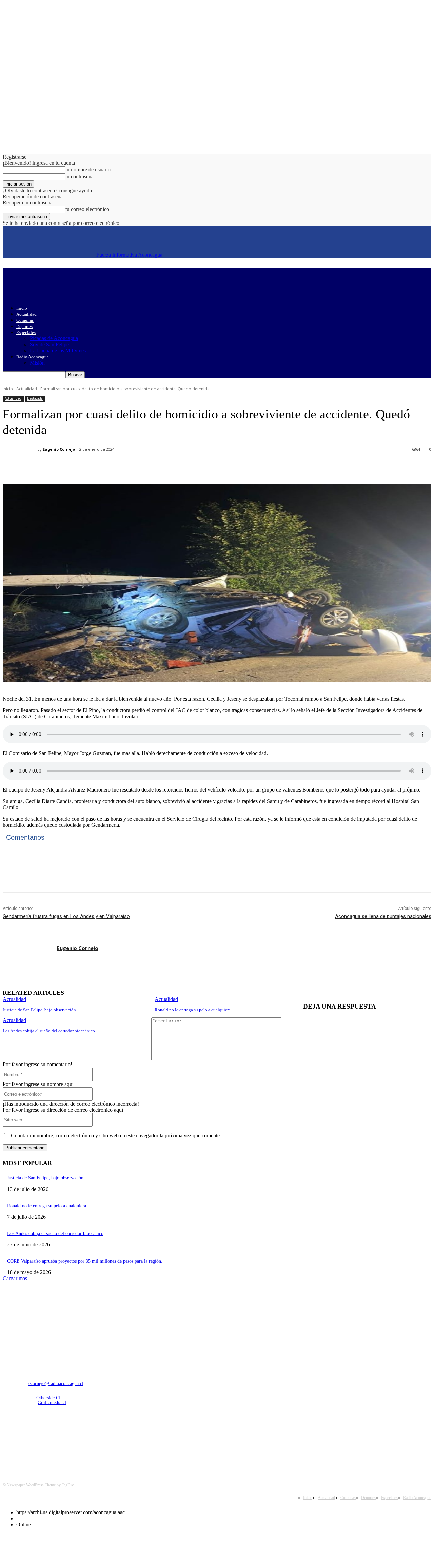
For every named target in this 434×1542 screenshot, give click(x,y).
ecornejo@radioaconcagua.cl (55, 1383)
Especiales (26, 332)
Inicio (21, 308)
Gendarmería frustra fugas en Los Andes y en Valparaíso (66, 916)
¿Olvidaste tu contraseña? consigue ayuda (47, 190)
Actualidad (26, 314)
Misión (37, 363)
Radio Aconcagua (32, 356)
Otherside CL (49, 1397)
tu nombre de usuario (88, 169)
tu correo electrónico (87, 209)
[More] (162, 467)
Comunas (25, 320)
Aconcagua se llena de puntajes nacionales (383, 916)
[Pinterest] (113, 467)
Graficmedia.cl (52, 1402)
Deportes (24, 326)
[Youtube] (79, 1438)
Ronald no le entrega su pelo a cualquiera (193, 1009)
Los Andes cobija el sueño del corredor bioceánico (49, 1030)
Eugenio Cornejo (59, 449)
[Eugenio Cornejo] (20, 449)
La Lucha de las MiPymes (58, 350)
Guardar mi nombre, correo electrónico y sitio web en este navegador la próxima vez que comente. (116, 1135)
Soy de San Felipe (49, 344)
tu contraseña (79, 176)
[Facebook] (65, 467)
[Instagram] (27, 1438)
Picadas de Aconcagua (54, 338)
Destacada (35, 398)
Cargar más (15, 1278)
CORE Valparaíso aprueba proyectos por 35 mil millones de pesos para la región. (84, 1261)
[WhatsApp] (138, 467)
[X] (89, 467)
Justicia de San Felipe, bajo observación (39, 1009)
